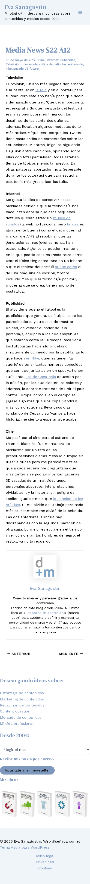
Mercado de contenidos (21, 717)
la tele (41, 90)
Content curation (15, 711)
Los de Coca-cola (40, 377)
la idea (73, 224)
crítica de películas (52, 64)
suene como (66, 267)
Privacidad (45, 862)
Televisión (13, 64)
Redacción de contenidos (45, 613)
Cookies (45, 868)
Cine (41, 60)
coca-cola (31, 64)
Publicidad (67, 60)
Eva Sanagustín (25, 7)
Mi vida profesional (16, 723)
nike (9, 68)
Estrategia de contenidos (22, 693)
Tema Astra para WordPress (25, 847)
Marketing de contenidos (22, 699)
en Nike (32, 358)
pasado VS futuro (26, 68)
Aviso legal (45, 856)
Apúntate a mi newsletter (27, 770)
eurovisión (75, 64)
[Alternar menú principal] (80, 12)
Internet (52, 60)
